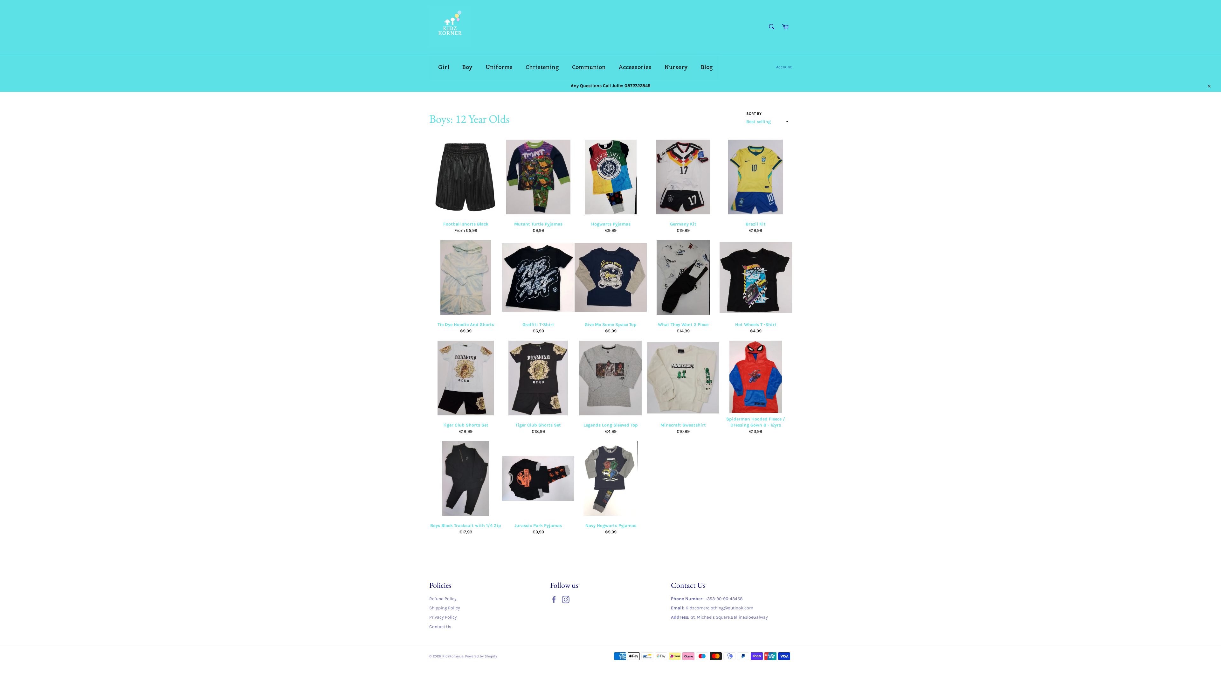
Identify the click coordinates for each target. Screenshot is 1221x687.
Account (784, 67)
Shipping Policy (444, 608)
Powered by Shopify (481, 656)
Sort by (754, 113)
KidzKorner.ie (453, 656)
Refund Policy (443, 598)
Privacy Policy (443, 617)
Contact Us (440, 626)
